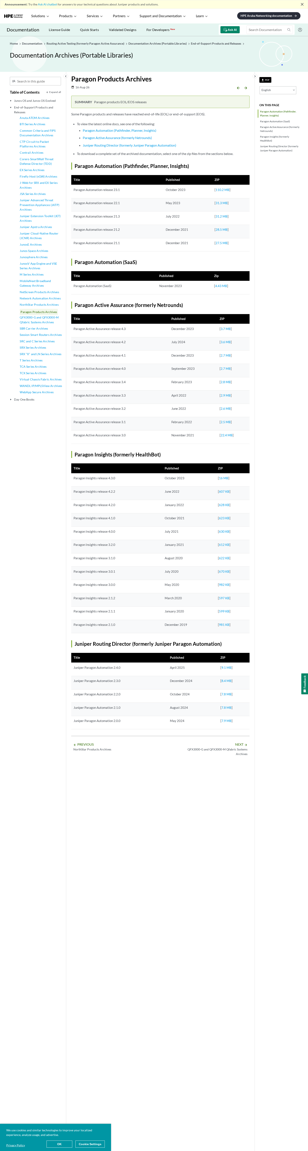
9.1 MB (226, 667)
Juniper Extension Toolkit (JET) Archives (40, 218)
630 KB (224, 531)
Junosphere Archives (34, 257)
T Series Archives (31, 360)
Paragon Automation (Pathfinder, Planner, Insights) (278, 113)
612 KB (224, 544)
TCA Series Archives (33, 366)
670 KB (224, 571)
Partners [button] (119, 16)
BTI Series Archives (32, 124)
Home (14, 43)
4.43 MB (221, 286)
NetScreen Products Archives (39, 292)
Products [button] (65, 16)
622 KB (224, 558)
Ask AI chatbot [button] (47, 4)
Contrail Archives (31, 152)
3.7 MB (226, 329)
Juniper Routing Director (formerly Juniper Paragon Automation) (279, 148)
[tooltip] (265, 80)
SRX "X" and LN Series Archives (40, 354)
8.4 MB (226, 681)
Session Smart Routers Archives (41, 334)
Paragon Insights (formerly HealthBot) (274, 138)
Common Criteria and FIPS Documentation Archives (38, 133)
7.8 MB (226, 694)
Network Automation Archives (40, 298)
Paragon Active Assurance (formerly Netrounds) (279, 129)
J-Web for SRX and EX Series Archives (38, 185)
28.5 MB (222, 229)
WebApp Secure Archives (37, 392)
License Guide (59, 30)
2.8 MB (226, 382)
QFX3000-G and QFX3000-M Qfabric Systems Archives (39, 320)
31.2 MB (222, 216)
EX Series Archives (32, 170)
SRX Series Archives (33, 347)
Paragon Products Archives (39, 312)
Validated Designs (122, 30)
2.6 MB (226, 408)
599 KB (224, 611)
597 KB (224, 598)
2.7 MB (226, 355)
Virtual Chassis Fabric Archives (41, 379)
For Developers (160, 30)
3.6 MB (226, 342)
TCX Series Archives (33, 373)
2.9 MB (226, 395)
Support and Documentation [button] (161, 16)
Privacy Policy (15, 1145)
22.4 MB (227, 435)
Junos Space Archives (34, 251)
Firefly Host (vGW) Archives (38, 176)
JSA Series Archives (33, 194)
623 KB (224, 518)
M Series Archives (32, 274)
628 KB (224, 505)
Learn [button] (200, 16)
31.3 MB (222, 203)
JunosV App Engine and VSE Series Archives (38, 266)
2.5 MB (226, 422)
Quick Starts (89, 30)
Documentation (23, 29)
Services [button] (93, 16)
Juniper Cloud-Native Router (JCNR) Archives (39, 236)
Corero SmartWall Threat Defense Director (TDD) (36, 161)
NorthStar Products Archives (39, 304)
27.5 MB (222, 243)
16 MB (223, 478)
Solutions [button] (38, 16)
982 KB (224, 584)
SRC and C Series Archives (37, 341)
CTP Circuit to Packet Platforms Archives (34, 144)
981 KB (224, 624)
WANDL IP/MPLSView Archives (41, 386)
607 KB (224, 491)
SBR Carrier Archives (34, 328)
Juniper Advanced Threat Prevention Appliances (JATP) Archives (39, 204)
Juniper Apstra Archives (36, 227)
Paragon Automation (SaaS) (275, 121)
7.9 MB (226, 721)
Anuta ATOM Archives (34, 118)
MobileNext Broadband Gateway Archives (35, 283)
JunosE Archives (30, 244)
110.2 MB (222, 190)
